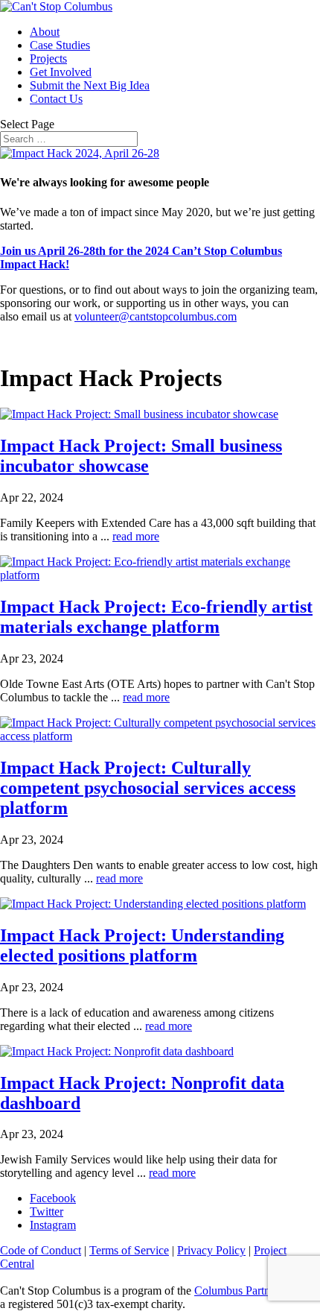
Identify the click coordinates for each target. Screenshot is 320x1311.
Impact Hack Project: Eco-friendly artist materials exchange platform (156, 616)
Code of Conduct (40, 1250)
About (45, 31)
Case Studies (60, 45)
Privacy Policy (211, 1250)
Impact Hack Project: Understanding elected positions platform (142, 945)
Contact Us (56, 98)
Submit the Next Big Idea (90, 85)
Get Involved (61, 72)
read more (135, 536)
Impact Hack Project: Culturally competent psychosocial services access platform (147, 788)
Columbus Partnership (246, 1290)
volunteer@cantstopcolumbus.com (155, 316)
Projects (48, 58)
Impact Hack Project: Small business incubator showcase (141, 456)
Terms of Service (129, 1250)
